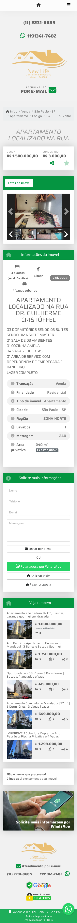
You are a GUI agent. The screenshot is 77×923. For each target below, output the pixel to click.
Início (13, 111)
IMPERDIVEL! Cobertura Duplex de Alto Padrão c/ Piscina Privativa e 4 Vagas (33, 735)
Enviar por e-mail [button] (40, 548)
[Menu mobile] (38, 5)
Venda (25, 111)
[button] (11, 211)
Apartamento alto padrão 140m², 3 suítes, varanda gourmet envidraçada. (35, 615)
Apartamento (19, 116)
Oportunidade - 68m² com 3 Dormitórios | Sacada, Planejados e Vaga (35, 675)
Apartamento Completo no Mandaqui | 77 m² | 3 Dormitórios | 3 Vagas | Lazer (38, 705)
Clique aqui (14, 778)
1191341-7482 (41, 35)
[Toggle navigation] (69, 5)
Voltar (66, 116)
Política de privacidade (38, 916)
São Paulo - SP (44, 111)
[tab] (19, 183)
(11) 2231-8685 (39, 22)
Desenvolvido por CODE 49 (38, 920)
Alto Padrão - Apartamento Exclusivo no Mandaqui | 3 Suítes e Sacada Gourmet (34, 645)
